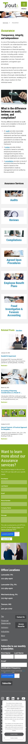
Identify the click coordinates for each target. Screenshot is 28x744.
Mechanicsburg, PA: (9, 594)
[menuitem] (3, 698)
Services (5, 22)
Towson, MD (6, 604)
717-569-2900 (7, 578)
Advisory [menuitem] (4, 627)
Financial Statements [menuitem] (6, 621)
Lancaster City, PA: (9, 584)
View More (19, 330)
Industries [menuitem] (5, 631)
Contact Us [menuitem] (21, 617)
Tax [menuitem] (2, 616)
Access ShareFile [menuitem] (21, 625)
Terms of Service (6, 529)
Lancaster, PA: (7, 575)
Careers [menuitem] (4, 640)
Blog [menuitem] (3, 636)
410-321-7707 (6, 609)
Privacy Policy (16, 527)
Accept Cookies (14, 734)
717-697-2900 (7, 598)
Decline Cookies (14, 738)
